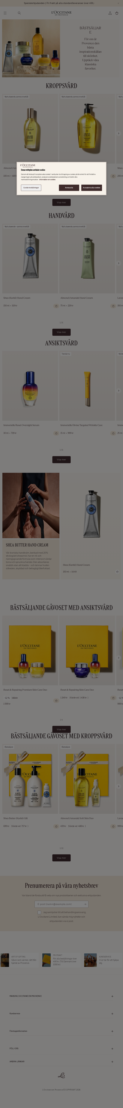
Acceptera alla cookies (91, 188)
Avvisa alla (69, 188)
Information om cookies (47, 179)
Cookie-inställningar (31, 188)
